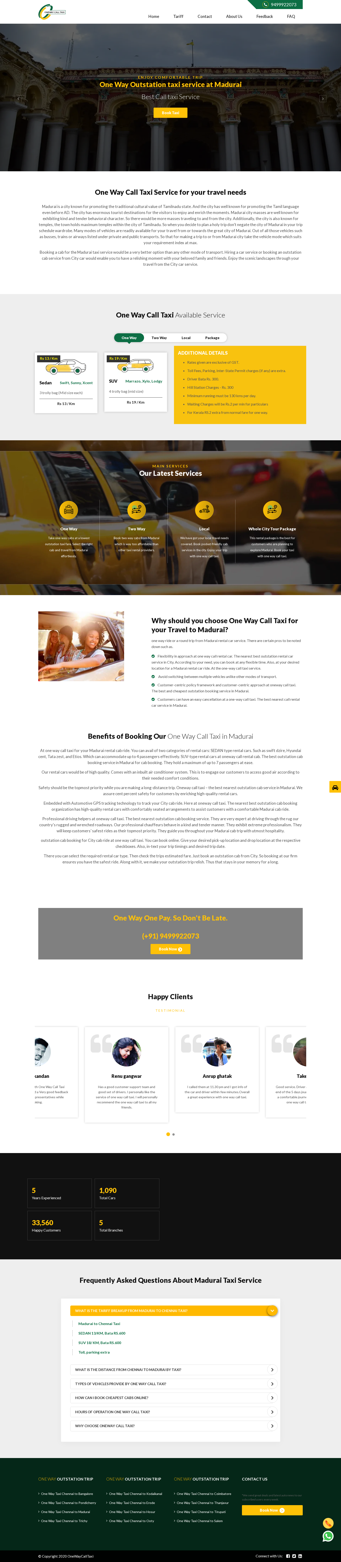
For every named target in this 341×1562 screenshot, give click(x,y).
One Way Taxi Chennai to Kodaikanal (135, 1494)
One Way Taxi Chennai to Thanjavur (203, 1503)
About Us (234, 16)
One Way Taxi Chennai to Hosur (132, 1512)
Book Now (168, 949)
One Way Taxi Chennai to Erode (132, 1503)
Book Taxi (170, 115)
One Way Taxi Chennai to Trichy (64, 1521)
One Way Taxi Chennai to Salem (200, 1521)
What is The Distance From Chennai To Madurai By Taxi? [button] (128, 1370)
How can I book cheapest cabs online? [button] (111, 1398)
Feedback (265, 16)
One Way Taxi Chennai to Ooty (131, 1521)
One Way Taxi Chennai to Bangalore (67, 1494)
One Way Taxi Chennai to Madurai (65, 1512)
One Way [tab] (129, 338)
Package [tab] (212, 338)
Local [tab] (186, 338)
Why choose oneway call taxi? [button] (105, 1426)
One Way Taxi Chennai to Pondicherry (68, 1503)
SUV (113, 381)
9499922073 (283, 4)
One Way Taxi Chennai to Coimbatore (204, 1494)
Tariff (178, 16)
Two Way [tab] (159, 338)
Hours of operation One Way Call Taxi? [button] (112, 1412)
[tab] (171, 1311)
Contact (205, 16)
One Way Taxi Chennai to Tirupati (201, 1512)
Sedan (45, 382)
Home (153, 16)
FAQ (291, 16)
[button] (17, 97)
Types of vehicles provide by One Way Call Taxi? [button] (120, 1384)
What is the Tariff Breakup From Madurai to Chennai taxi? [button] (131, 1311)
